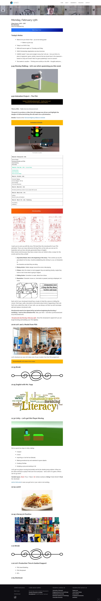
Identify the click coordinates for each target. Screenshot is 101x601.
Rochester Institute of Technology (61, 595)
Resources (80, 2)
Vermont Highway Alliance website (34, 117)
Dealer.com (75, 590)
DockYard (75, 597)
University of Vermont (58, 590)
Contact (88, 2)
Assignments (73, 2)
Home (62, 2)
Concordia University (58, 597)
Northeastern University (58, 593)
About (66, 2)
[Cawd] (11, 3)
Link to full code (16, 482)
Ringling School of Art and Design (60, 592)
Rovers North (76, 593)
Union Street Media (77, 592)
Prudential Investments (78, 595)
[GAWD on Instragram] (15, 597)
